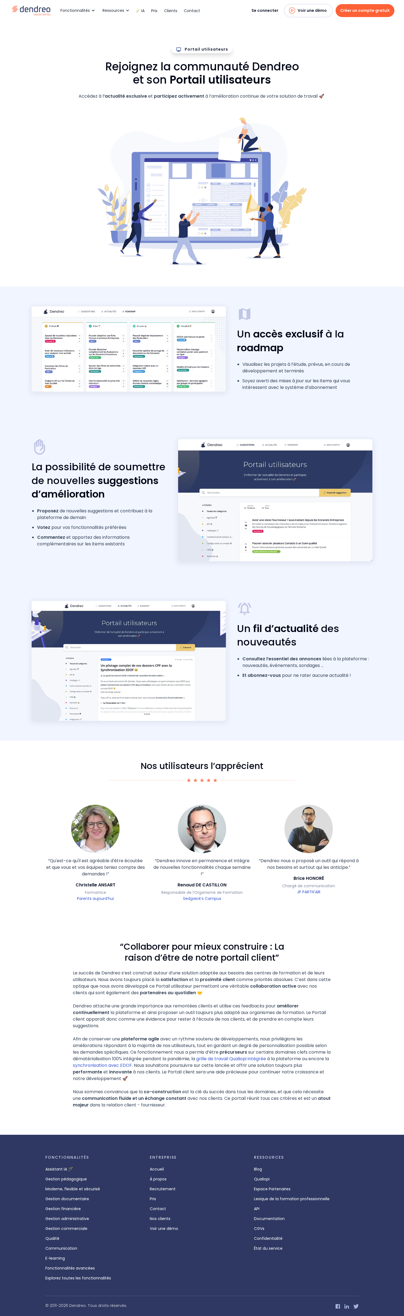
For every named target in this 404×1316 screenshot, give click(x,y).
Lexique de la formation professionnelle (292, 1199)
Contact (192, 10)
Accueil (157, 1169)
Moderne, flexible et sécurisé (72, 1189)
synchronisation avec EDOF (102, 1065)
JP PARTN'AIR (308, 892)
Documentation (269, 1218)
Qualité (52, 1238)
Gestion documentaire (67, 1199)
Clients (170, 10)
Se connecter (264, 10)
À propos (158, 1179)
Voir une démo (312, 10)
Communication (61, 1248)
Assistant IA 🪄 (59, 1169)
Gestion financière (63, 1208)
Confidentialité (268, 1238)
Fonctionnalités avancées (70, 1268)
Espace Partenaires (272, 1189)
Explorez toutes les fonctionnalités (78, 1278)
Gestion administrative (67, 1218)
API (256, 1208)
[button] (76, 10)
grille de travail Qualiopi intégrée (231, 1059)
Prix (154, 10)
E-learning (55, 1258)
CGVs (259, 1228)
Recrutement (163, 1189)
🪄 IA (140, 10)
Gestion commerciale (66, 1228)
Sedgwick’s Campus (202, 898)
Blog (258, 1169)
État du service (268, 1248)
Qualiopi (262, 1179)
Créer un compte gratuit (365, 10)
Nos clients (160, 1218)
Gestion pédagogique (66, 1179)
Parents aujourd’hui (95, 898)
